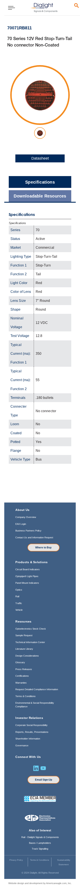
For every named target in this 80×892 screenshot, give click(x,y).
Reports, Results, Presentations (31, 732)
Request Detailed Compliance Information (36, 689)
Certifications (22, 676)
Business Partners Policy (28, 530)
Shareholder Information (27, 738)
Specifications (40, 182)
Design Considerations (27, 655)
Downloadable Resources (40, 196)
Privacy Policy (16, 860)
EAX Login (20, 524)
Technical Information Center (30, 642)
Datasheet (40, 158)
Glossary (20, 662)
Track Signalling (40, 848)
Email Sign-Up (43, 779)
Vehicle (19, 610)
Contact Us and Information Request (34, 537)
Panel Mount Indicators (27, 583)
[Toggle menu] (10, 7)
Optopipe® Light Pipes (26, 576)
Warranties (21, 682)
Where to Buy (43, 547)
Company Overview (25, 517)
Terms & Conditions (25, 696)
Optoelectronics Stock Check (30, 628)
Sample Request (23, 635)
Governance (21, 745)
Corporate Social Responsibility (31, 725)
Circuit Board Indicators (27, 569)
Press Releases (23, 669)
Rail (17, 596)
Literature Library (24, 649)
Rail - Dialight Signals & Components (40, 837)
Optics (18, 589)
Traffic (18, 603)
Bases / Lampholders (40, 843)
